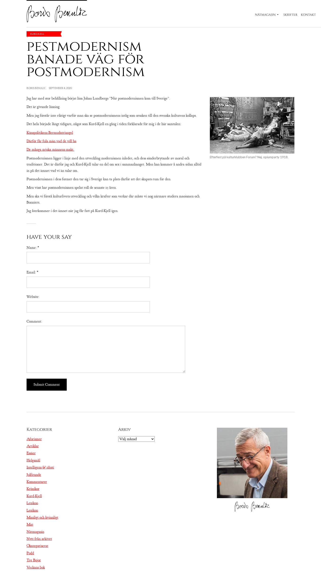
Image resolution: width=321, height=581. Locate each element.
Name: (33, 247)
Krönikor (33, 488)
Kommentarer (37, 481)
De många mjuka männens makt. (50, 149)
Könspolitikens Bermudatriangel (50, 132)
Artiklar (33, 446)
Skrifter (290, 15)
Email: (32, 272)
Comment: (34, 321)
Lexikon (32, 503)
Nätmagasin (265, 15)
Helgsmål (33, 460)
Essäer (31, 453)
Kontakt (308, 15)
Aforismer (34, 439)
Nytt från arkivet (39, 538)
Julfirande (34, 474)
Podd (30, 553)
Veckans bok (36, 567)
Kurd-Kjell (37, 33)
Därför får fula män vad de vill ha (51, 141)
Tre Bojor (34, 560)
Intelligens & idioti (40, 467)
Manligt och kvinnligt (42, 517)
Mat (30, 524)
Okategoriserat (37, 545)
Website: (33, 296)
